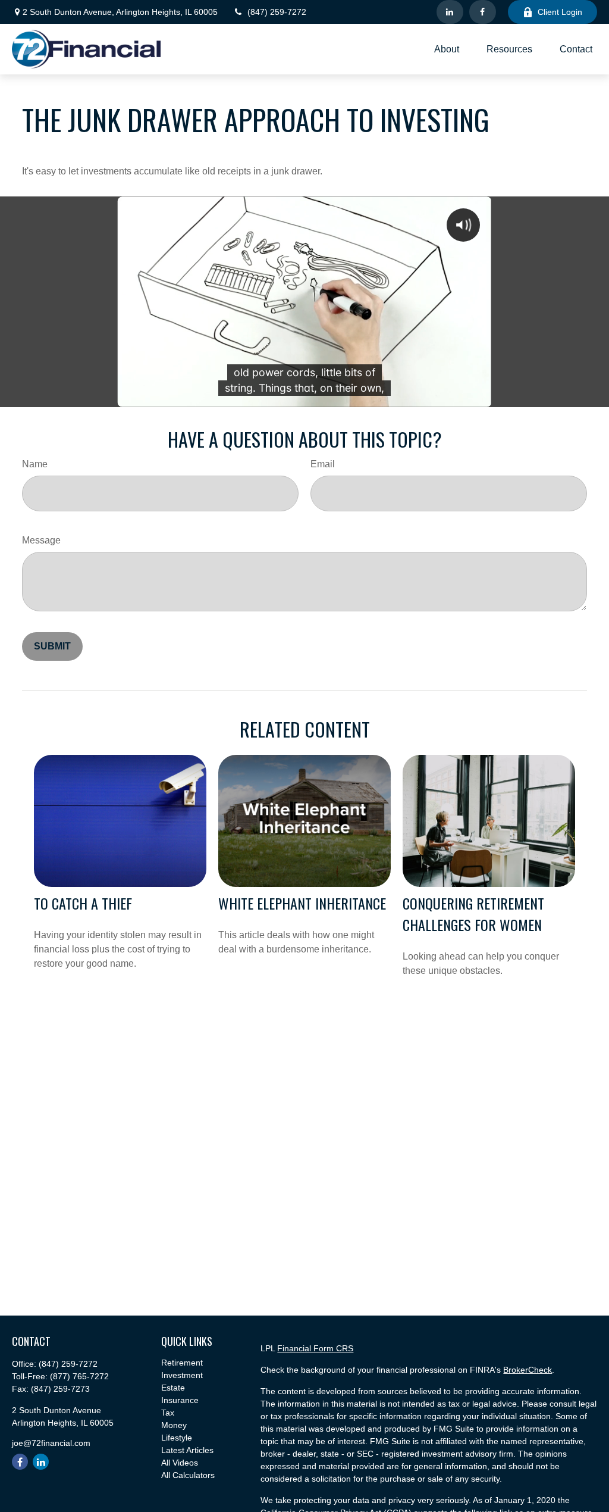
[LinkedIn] (450, 12)
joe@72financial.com (51, 1443)
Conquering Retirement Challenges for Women (473, 913)
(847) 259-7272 (276, 12)
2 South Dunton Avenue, (120, 12)
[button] (446, 49)
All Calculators (188, 1475)
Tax (167, 1412)
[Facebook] (482, 12)
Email (322, 464)
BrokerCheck (527, 1369)
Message (41, 540)
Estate (173, 1387)
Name (35, 464)
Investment (182, 1375)
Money (174, 1425)
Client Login (560, 12)
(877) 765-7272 (79, 1376)
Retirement (182, 1362)
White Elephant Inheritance (302, 903)
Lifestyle (176, 1437)
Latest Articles (187, 1450)
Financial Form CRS (315, 1348)
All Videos (179, 1462)
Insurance (180, 1400)
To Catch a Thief (83, 903)
